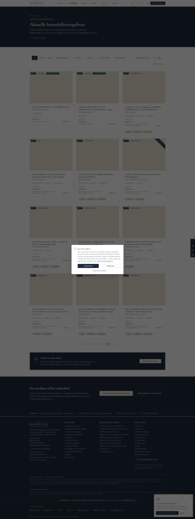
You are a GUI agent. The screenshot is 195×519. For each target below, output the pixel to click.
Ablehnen (110, 266)
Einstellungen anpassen (99, 270)
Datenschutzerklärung (105, 261)
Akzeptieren (88, 266)
